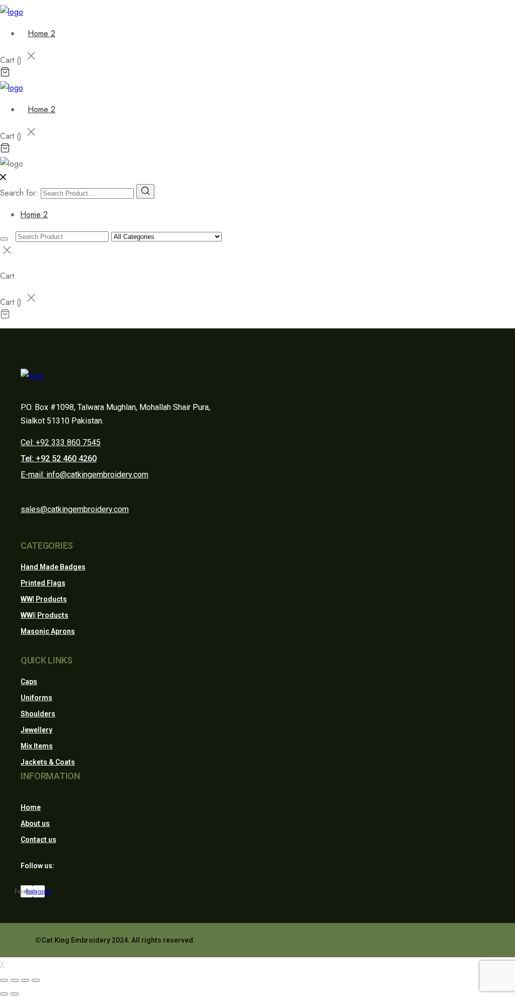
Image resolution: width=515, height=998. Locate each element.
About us (35, 823)
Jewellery (36, 730)
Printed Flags (43, 583)
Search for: (19, 193)
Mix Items (37, 746)
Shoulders (38, 714)
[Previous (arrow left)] (4, 993)
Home (31, 807)
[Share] (15, 980)
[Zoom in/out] (36, 980)
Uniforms (36, 698)
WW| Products (44, 599)
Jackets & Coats (48, 762)
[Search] (145, 191)
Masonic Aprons (48, 631)
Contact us (38, 840)
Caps (29, 682)
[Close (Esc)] (4, 980)
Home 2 (41, 33)
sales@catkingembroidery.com (75, 509)
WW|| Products (44, 615)
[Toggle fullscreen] (25, 980)
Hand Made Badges (53, 567)
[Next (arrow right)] (15, 993)
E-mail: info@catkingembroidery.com (84, 474)
